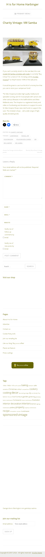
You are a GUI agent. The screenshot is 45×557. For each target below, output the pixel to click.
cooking (7, 392)
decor (15, 392)
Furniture (19, 397)
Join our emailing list (10, 338)
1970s (13, 385)
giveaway (38, 397)
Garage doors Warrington (12, 508)
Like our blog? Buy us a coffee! (13, 343)
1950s (4, 385)
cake (35, 385)
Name (7, 207)
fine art (10, 397)
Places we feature (9, 348)
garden (25, 396)
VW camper (8, 143)
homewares (17, 400)
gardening (32, 397)
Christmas (13, 389)
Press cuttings (8, 353)
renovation (13, 411)
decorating (22, 393)
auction (19, 385)
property (20, 407)
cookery (33, 388)
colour (19, 389)
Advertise (6, 324)
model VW (25, 136)
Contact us (6, 329)
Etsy (39, 393)
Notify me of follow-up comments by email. (9, 233)
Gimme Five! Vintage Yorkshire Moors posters (12, 151)
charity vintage (17, 132)
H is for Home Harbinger (22, 4)
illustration (36, 400)
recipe (6, 411)
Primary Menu (23, 14)
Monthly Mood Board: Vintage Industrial (34, 151)
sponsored (10, 415)
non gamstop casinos (28, 508)
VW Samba (18, 143)
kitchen (33, 404)
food (13, 397)
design (27, 393)
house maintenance (27, 400)
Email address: (8, 524)
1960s (9, 385)
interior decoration (12, 403)
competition (25, 389)
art (16, 385)
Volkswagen (8, 139)
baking (24, 385)
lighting (38, 404)
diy (30, 393)
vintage (22, 415)
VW (35, 139)
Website (7, 222)
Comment (8, 176)
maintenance (6, 407)
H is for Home (37, 553)
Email (7, 215)
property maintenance (30, 407)
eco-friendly (34, 393)
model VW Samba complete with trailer (16, 74)
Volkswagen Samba (23, 139)
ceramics (5, 389)
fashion (5, 397)
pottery (12, 407)
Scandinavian (25, 411)
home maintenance (8, 400)
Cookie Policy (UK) (9, 334)
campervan (14, 136)
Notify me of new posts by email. (9, 246)
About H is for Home (10, 319)
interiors (26, 403)
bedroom (30, 385)
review (19, 411)
